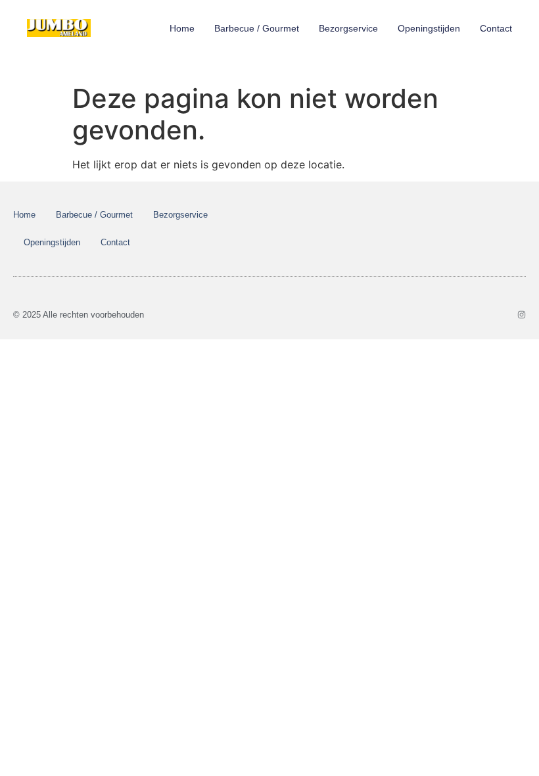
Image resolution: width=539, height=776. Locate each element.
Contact (496, 28)
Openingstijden (429, 28)
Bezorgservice (348, 28)
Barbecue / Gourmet (256, 28)
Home (182, 28)
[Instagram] (521, 314)
